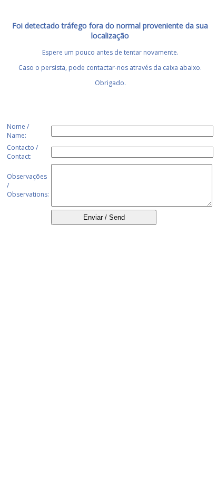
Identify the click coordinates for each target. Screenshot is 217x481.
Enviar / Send (104, 217)
